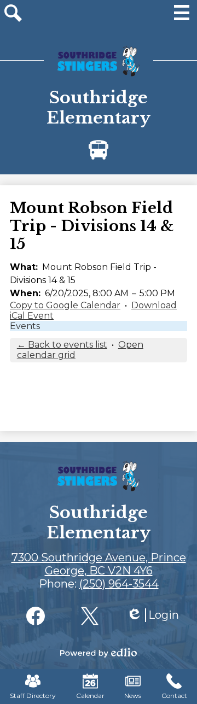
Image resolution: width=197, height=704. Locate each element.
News (132, 695)
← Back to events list (62, 344)
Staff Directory (33, 695)
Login (152, 615)
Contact (174, 695)
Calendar (90, 695)
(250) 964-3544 (119, 583)
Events (25, 326)
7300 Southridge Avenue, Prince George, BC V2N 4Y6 (98, 564)
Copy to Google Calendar (65, 305)
